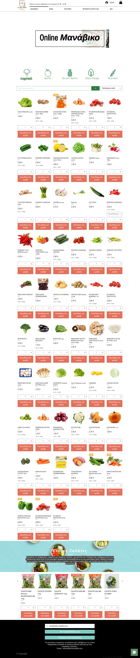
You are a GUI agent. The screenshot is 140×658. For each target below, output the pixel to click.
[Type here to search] (95, 88)
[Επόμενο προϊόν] (122, 581)
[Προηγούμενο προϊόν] (17, 581)
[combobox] (111, 88)
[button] (120, 2)
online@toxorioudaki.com (72, 648)
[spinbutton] (25, 127)
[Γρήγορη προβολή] (25, 101)
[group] (70, 596)
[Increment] (31, 127)
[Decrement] (19, 127)
